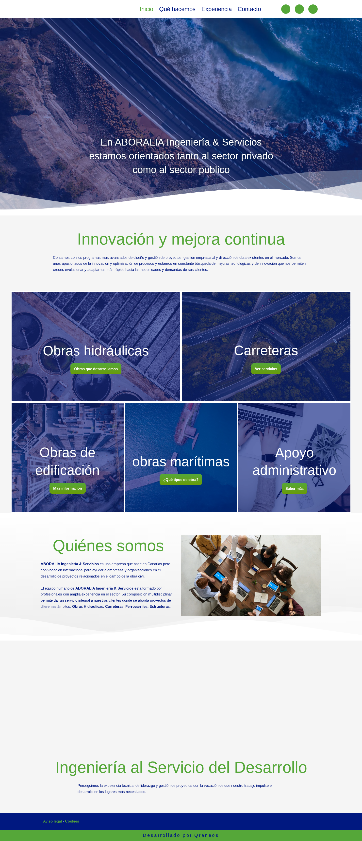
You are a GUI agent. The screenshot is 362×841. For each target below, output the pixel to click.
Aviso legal (52, 821)
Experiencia (216, 9)
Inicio (146, 9)
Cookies (72, 821)
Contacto (249, 9)
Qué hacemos (177, 9)
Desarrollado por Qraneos (181, 835)
